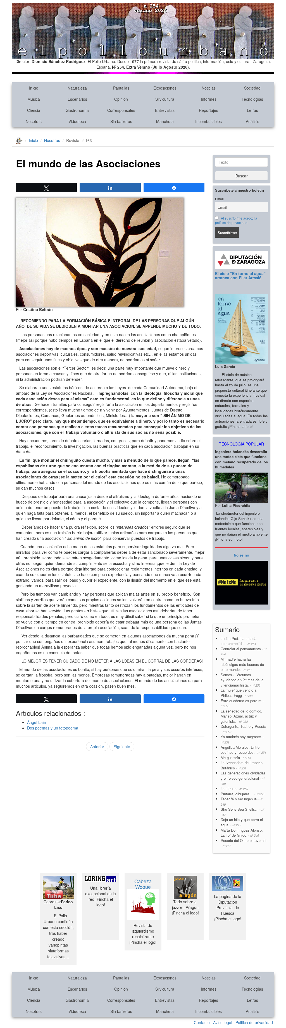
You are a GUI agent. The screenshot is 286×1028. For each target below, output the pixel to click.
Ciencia (33, 110)
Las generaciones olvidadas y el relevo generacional (243, 778)
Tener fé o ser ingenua (241, 801)
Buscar (241, 176)
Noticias (209, 88)
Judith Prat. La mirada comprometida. (238, 641)
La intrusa (234, 788)
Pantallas (121, 88)
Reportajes (208, 110)
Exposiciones (165, 88)
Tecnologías (252, 99)
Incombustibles (208, 121)
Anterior (97, 746)
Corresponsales (121, 110)
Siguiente (122, 746)
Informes (208, 99)
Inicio (33, 88)
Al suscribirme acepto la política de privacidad (236, 220)
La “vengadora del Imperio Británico (242, 765)
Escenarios (77, 99)
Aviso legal (222, 1022)
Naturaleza (77, 88)
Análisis (252, 121)
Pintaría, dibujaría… (242, 793)
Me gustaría (236, 757)
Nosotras (34, 121)
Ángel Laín (36, 722)
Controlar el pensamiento (243, 651)
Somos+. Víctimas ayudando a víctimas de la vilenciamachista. (242, 680)
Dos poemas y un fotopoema (52, 728)
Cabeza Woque (143, 883)
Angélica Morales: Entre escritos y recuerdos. (243, 750)
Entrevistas (165, 110)
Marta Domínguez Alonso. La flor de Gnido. (242, 832)
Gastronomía (77, 110)
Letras (252, 110)
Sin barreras (121, 121)
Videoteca (77, 121)
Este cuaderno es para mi (242, 703)
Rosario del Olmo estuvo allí (243, 843)
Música (33, 99)
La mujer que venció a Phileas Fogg (238, 692)
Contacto (202, 1022)
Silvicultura (164, 99)
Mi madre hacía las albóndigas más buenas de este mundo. (242, 664)
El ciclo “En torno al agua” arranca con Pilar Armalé (240, 275)
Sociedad (252, 88)
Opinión (121, 99)
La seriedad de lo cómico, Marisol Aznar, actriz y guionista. (241, 716)
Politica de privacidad (254, 1022)
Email (219, 199)
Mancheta (165, 121)
